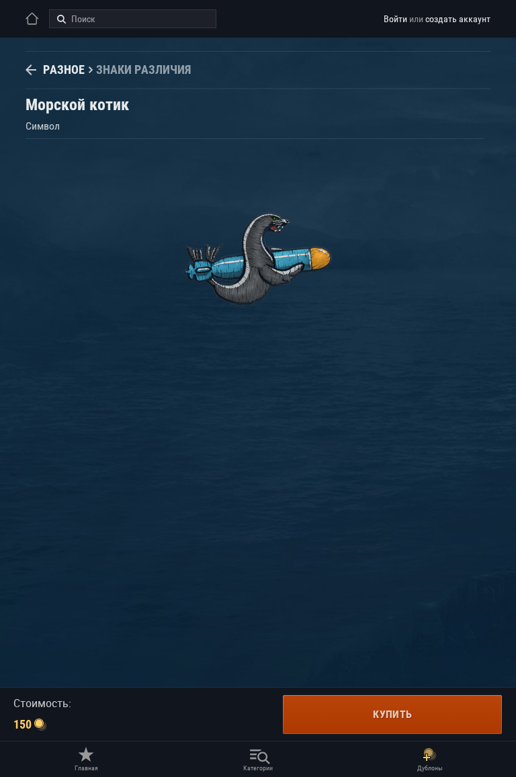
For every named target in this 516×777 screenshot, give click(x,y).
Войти (395, 18)
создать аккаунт (457, 18)
